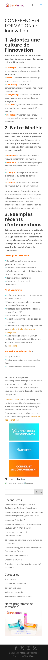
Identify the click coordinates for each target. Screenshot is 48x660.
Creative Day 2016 (13, 559)
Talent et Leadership (14, 592)
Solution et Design (13, 587)
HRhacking (12, 345)
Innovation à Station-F (15, 520)
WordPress (29, 656)
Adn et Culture (11, 579)
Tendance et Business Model (18, 596)
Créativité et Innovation (15, 583)
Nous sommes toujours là (16, 555)
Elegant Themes (29, 652)
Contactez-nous (12, 399)
